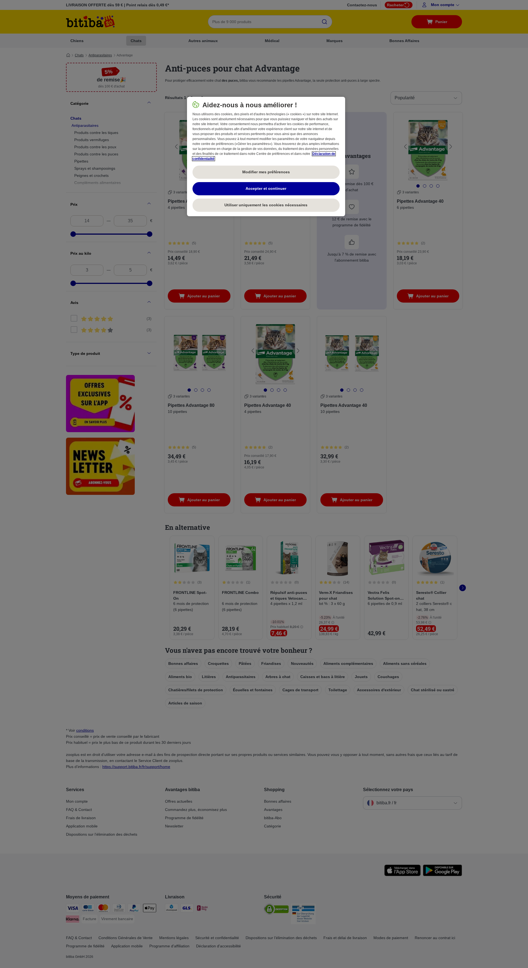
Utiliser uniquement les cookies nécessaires (265, 205)
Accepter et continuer (266, 188)
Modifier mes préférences (266, 172)
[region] (266, 156)
